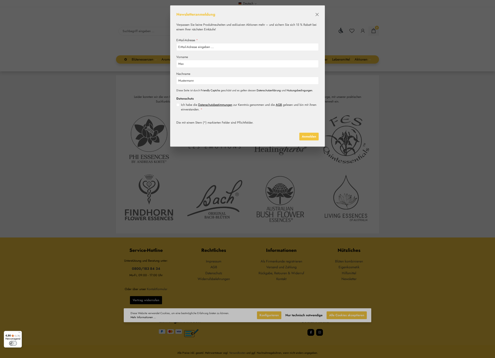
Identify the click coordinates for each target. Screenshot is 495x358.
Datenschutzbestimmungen (215, 105)
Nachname (183, 74)
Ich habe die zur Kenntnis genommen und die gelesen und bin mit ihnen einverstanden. (248, 107)
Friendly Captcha (210, 90)
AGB (279, 105)
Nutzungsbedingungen (299, 90)
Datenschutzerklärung (269, 90)
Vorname (182, 57)
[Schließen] (317, 14)
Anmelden (309, 136)
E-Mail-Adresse (187, 40)
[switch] (13, 343)
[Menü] (19, 333)
